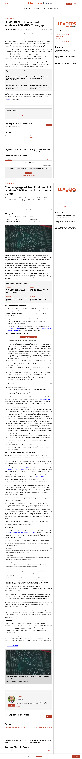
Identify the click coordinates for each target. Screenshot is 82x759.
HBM (8, 99)
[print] (51, 33)
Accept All (76, 756)
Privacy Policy (39, 756)
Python (46, 343)
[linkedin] (26, 33)
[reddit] (30, 33)
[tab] (8, 159)
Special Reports (50, 11)
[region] (28, 162)
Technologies (20, 11)
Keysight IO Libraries (39, 476)
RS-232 (27, 468)
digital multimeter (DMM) (44, 399)
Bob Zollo (7, 204)
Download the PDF (12, 646)
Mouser (57, 38)
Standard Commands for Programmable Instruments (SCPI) (20, 532)
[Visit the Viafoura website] (49, 165)
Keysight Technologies (21, 204)
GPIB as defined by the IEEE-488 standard (16, 469)
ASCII (12, 311)
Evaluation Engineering (10, 29)
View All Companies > (66, 41)
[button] (6, 4)
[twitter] (28, 33)
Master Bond (58, 36)
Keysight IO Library (15, 328)
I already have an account (28, 175)
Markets (28, 11)
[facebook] (24, 33)
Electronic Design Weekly (38, 11)
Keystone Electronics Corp (61, 34)
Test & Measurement (9, 18)
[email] (32, 33)
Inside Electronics (60, 11)
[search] (8, 4)
